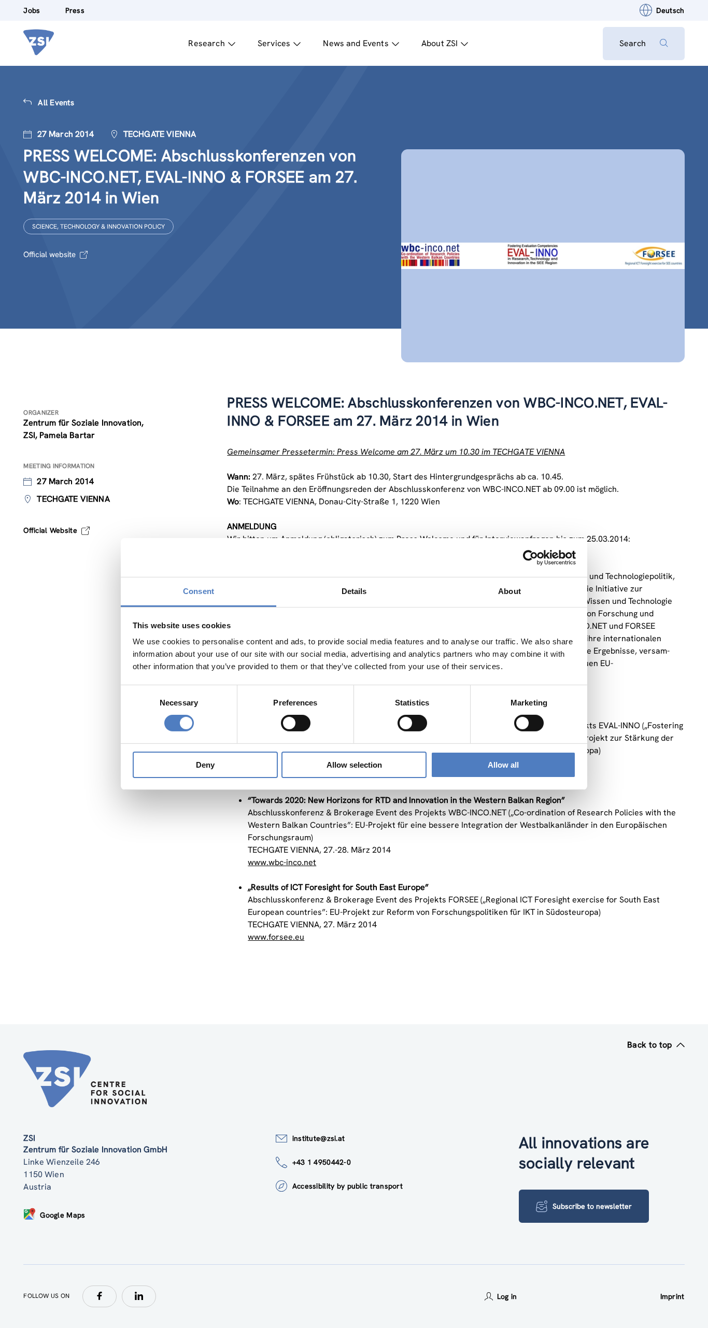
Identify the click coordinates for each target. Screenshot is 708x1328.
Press (74, 10)
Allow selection (354, 764)
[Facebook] (99, 1296)
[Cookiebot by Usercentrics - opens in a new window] (530, 557)
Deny (205, 764)
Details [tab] (354, 591)
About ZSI (439, 43)
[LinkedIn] (139, 1296)
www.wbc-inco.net (282, 862)
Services (274, 43)
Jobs (31, 10)
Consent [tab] (198, 591)
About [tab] (509, 591)
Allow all (503, 764)
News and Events (355, 43)
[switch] (295, 723)
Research (206, 43)
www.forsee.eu (276, 936)
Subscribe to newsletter (592, 1206)
